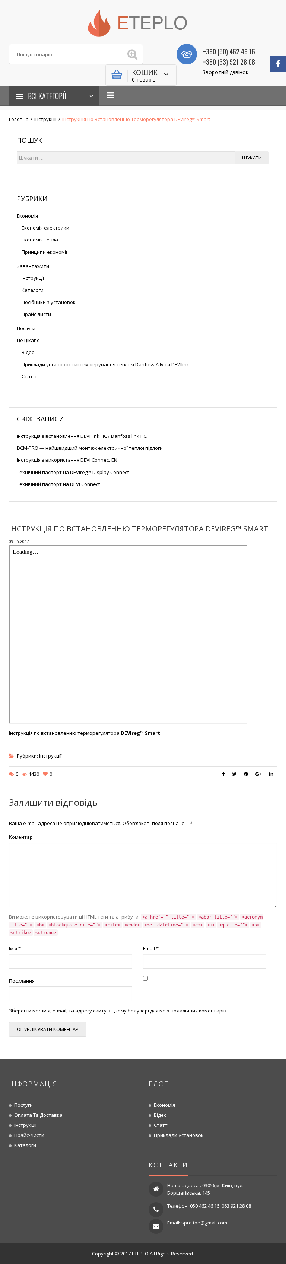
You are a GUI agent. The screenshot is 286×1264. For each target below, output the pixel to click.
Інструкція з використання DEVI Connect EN (67, 459)
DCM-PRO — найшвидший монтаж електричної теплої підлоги (90, 448)
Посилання (22, 980)
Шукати (252, 157)
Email (151, 948)
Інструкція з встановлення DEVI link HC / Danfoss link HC (82, 436)
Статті (29, 376)
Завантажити (33, 266)
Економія (27, 215)
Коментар (21, 837)
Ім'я (15, 948)
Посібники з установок (49, 302)
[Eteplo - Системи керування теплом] (143, 22)
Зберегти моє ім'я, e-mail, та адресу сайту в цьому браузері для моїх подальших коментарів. (118, 1010)
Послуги (26, 328)
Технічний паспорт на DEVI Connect (58, 484)
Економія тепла (40, 239)
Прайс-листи (36, 314)
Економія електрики (45, 227)
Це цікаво (28, 340)
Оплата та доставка (38, 1115)
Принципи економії (44, 252)
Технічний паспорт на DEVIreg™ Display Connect (73, 472)
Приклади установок (179, 1135)
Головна (19, 119)
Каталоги (33, 290)
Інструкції (45, 119)
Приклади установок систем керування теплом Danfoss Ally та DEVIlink (105, 364)
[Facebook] (278, 64)
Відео (28, 352)
